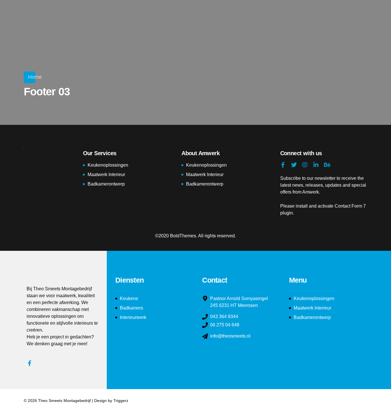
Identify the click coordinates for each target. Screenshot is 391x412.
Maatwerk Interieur (106, 174)
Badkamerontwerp (106, 184)
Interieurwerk (133, 317)
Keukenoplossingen (108, 165)
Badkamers (131, 307)
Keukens (129, 298)
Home (35, 77)
